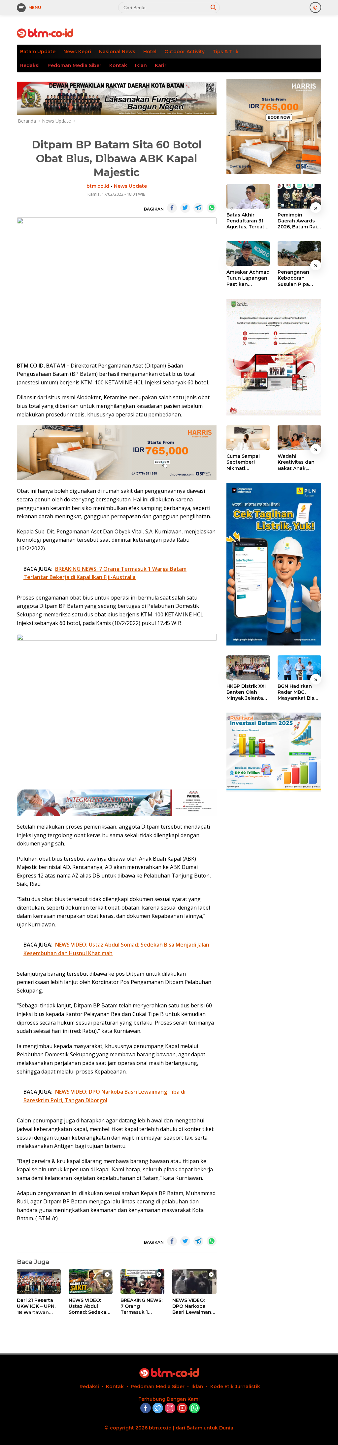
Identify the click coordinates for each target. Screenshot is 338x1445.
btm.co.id (97, 186)
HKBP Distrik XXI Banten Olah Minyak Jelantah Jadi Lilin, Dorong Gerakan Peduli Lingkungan (247, 692)
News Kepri (77, 52)
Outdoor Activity (184, 52)
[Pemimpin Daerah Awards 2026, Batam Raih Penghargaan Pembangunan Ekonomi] (299, 196)
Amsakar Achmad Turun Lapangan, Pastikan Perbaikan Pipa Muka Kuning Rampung (248, 278)
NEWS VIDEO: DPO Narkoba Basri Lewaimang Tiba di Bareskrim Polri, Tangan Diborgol (193, 1306)
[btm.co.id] (45, 32)
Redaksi (30, 65)
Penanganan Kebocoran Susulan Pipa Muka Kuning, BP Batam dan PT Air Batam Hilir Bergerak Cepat (299, 278)
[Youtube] (182, 1408)
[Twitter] (157, 1408)
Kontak (118, 65)
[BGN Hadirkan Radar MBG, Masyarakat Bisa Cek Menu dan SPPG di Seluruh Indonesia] (299, 667)
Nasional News (117, 52)
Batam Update (37, 52)
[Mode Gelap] (315, 7)
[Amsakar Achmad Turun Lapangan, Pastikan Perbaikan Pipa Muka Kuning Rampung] (248, 253)
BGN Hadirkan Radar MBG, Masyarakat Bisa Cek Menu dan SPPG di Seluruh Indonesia (297, 692)
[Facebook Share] (172, 208)
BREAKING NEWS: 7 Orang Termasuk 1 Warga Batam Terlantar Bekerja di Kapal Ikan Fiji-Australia (141, 1306)
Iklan (141, 65)
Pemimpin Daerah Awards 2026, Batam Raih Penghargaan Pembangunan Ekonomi (299, 221)
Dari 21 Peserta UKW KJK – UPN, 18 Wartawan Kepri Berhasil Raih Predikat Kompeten (36, 1306)
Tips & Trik (226, 52)
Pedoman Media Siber (74, 65)
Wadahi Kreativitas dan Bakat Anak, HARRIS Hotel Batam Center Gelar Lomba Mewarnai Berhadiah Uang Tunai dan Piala (298, 462)
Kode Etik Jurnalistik (235, 1386)
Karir (160, 65)
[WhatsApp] (194, 1408)
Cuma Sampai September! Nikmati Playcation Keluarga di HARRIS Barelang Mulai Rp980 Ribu (247, 462)
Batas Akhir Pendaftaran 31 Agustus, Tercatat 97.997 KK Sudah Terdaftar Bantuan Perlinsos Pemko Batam (247, 221)
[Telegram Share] (198, 208)
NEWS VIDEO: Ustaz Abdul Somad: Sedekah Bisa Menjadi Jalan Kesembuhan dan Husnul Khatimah (90, 1306)
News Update (130, 186)
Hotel (149, 52)
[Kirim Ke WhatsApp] (212, 208)
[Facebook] (145, 1408)
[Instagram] (170, 1408)
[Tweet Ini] (185, 208)
